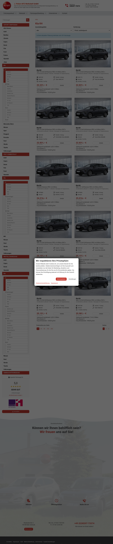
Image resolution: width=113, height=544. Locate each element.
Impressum (54, 283)
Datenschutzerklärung (43, 283)
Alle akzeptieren (61, 279)
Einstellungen (72, 279)
